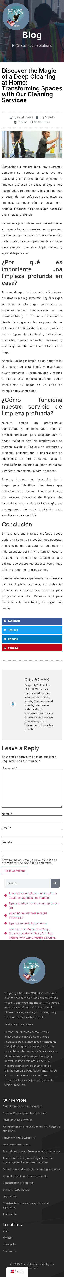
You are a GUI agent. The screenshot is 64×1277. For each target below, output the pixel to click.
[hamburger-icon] (58, 5)
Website (7, 842)
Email (6, 828)
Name (7, 813)
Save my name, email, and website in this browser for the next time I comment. (29, 861)
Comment (9, 768)
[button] (32, 621)
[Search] (55, 883)
